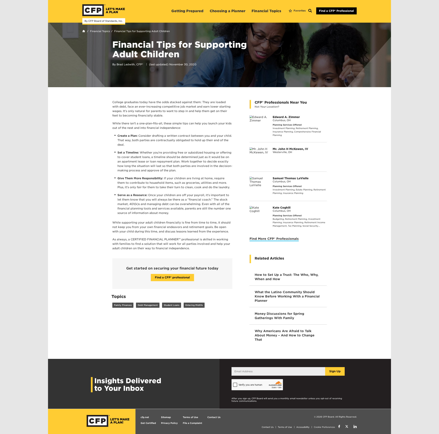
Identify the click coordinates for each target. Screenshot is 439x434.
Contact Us (268, 427)
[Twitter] (346, 427)
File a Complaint (192, 423)
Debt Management (148, 305)
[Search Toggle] (310, 11)
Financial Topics (266, 11)
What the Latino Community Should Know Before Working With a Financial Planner (287, 296)
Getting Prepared (187, 11)
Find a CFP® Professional (336, 11)
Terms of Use (285, 427)
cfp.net (145, 417)
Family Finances (123, 305)
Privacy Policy (169, 423)
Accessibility (303, 427)
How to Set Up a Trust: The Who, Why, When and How (286, 277)
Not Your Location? (267, 106)
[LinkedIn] (355, 427)
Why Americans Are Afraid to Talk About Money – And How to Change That (285, 335)
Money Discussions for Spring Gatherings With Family (279, 316)
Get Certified (148, 423)
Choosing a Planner (228, 11)
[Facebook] (339, 427)
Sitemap (166, 417)
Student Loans (171, 305)
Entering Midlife (194, 305)
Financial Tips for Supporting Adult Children (142, 31)
